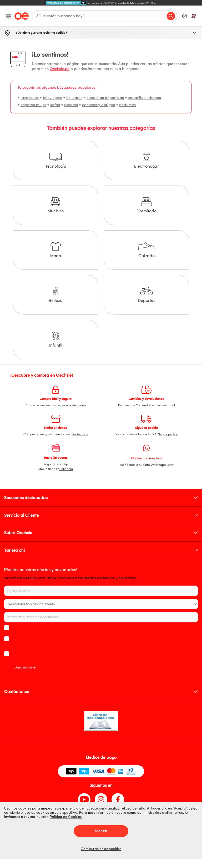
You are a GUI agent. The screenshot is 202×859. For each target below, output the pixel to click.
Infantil (55, 345)
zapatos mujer (33, 104)
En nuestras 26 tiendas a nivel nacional (146, 405)
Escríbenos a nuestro (146, 465)
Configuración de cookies (101, 849)
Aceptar (101, 831)
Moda (55, 255)
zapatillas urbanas (144, 97)
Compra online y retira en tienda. (55, 434)
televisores (52, 97)
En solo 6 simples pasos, (56, 405)
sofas (55, 104)
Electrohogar (146, 166)
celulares (74, 97)
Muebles (56, 210)
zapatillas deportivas (105, 97)
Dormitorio (146, 210)
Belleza (56, 300)
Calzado (146, 255)
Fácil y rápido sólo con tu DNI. (146, 434)
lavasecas (30, 97)
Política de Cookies (66, 817)
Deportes (146, 300)
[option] (101, 3)
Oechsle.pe (59, 68)
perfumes (127, 104)
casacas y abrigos (98, 104)
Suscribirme (25, 667)
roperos (71, 104)
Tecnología (55, 166)
